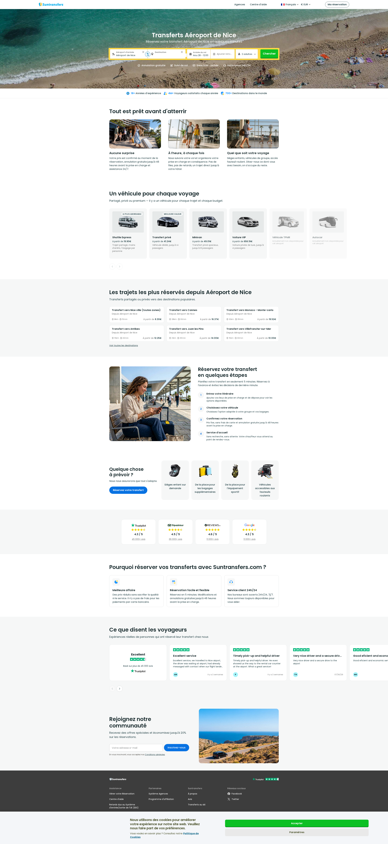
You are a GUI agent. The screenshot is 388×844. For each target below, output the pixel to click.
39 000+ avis (175, 539)
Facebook (237, 793)
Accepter (297, 823)
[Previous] (112, 267)
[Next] (120, 267)
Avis (190, 799)
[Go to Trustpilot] (266, 779)
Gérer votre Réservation (121, 793)
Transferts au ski (196, 804)
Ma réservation (337, 4)
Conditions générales (155, 754)
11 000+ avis (213, 539)
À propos (192, 793)
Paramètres (296, 832)
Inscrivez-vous (177, 747)
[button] (143, 52)
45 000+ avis (138, 539)
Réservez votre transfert (128, 490)
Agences (239, 4)
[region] (194, 828)
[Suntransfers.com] (51, 4)
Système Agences (158, 793)
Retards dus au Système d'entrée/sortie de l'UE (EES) (124, 806)
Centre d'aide (258, 4)
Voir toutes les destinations (123, 345)
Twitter (235, 799)
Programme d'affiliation (161, 799)
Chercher (269, 53)
